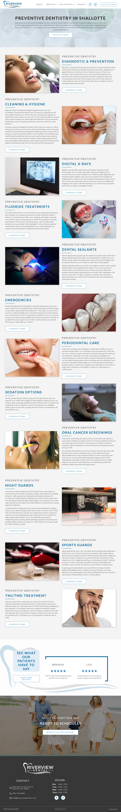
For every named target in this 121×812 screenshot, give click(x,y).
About (39, 4)
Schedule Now (61, 35)
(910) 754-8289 (109, 4)
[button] (51, 4)
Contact (81, 4)
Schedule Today (74, 90)
